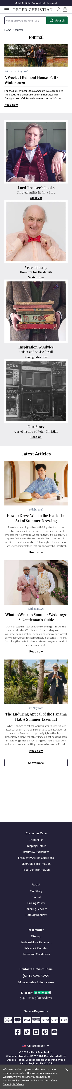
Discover (36, 197)
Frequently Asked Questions (36, 857)
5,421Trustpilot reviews (36, 998)
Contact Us (36, 840)
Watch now (36, 277)
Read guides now (36, 357)
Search (60, 20)
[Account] (58, 9)
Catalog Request (36, 914)
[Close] (67, 1069)
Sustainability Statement (36, 942)
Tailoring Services (36, 908)
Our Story (36, 891)
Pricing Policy (36, 903)
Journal (19, 29)
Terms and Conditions (36, 954)
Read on (36, 436)
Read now (11, 104)
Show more (36, 762)
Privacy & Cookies (36, 948)
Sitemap (36, 936)
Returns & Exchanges (36, 851)
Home (7, 29)
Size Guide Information (36, 863)
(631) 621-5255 (36, 976)
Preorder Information (36, 869)
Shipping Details (36, 845)
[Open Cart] (65, 9)
